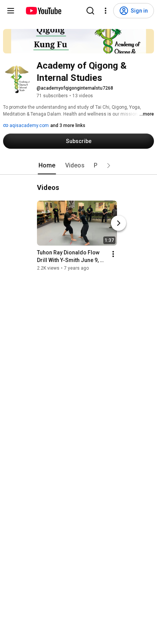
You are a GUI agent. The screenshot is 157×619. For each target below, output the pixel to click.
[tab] (47, 165)
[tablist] (78, 165)
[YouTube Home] (43, 10)
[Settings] (105, 10)
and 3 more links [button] (67, 125)
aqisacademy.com (28, 125)
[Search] (90, 10)
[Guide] (10, 10)
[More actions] (113, 254)
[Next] (118, 223)
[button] (108, 165)
